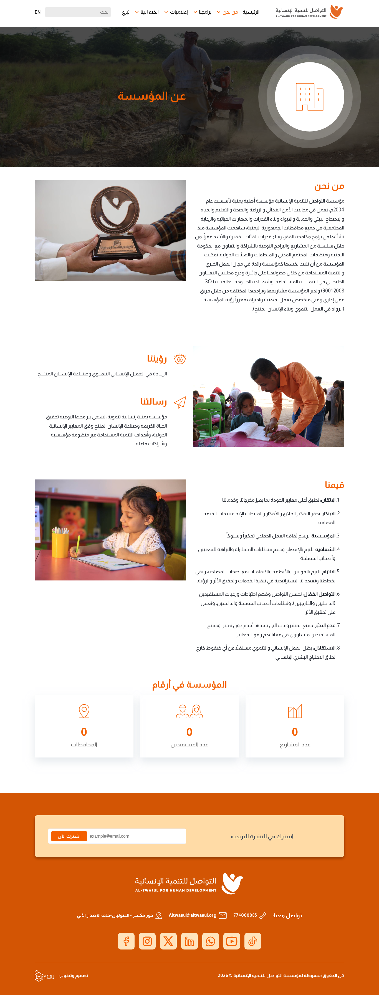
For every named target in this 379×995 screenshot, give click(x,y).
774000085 (245, 915)
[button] (227, 12)
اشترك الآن (69, 836)
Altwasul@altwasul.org (192, 915)
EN (38, 12)
